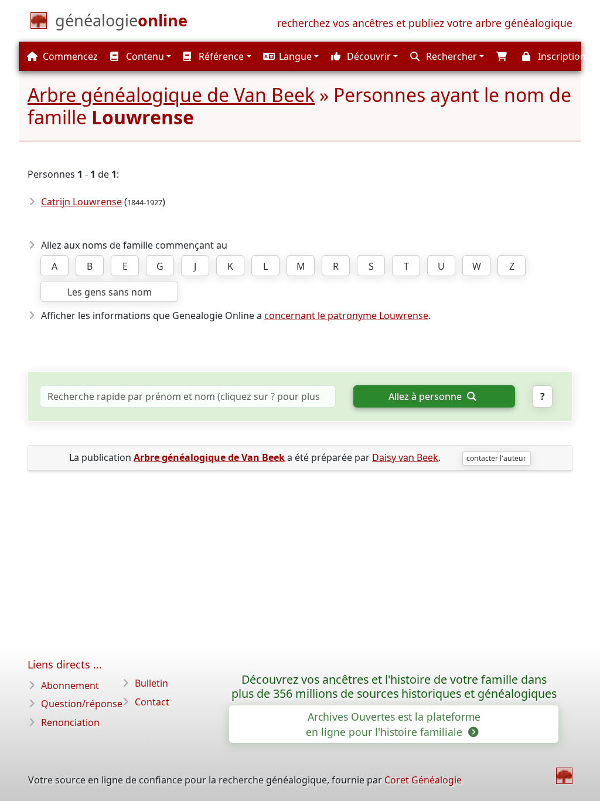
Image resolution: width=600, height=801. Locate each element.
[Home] (564, 776)
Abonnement (70, 685)
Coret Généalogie (423, 779)
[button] (290, 56)
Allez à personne (426, 396)
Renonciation (70, 722)
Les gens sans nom (109, 292)
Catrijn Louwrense (81, 201)
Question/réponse (81, 703)
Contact (152, 701)
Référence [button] (220, 56)
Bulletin (151, 683)
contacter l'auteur (496, 458)
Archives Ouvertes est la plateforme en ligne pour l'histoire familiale (393, 724)
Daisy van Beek (405, 457)
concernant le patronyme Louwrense (346, 315)
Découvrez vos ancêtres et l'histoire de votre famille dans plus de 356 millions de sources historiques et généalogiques (394, 687)
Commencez (69, 56)
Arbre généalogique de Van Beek (171, 94)
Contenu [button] (144, 56)
